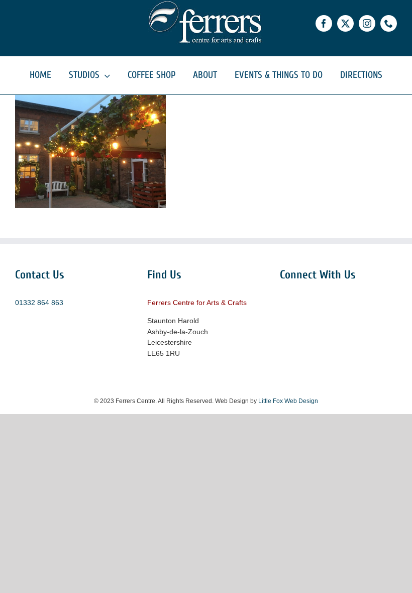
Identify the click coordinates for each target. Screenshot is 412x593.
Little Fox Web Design (288, 401)
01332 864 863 (39, 303)
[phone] (388, 23)
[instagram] (367, 23)
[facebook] (324, 23)
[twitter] (345, 23)
